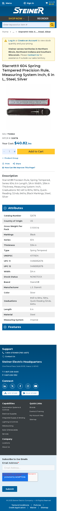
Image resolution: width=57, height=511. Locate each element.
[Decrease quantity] (4, 151)
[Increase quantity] (14, 151)
